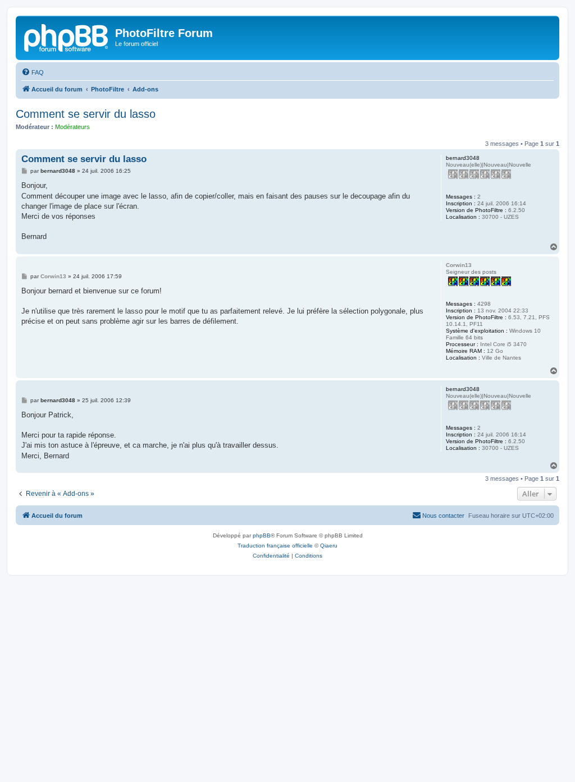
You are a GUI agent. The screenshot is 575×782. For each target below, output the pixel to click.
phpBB (262, 535)
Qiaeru (328, 545)
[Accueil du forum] (67, 36)
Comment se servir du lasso (86, 114)
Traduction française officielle (275, 545)
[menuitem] (32, 72)
